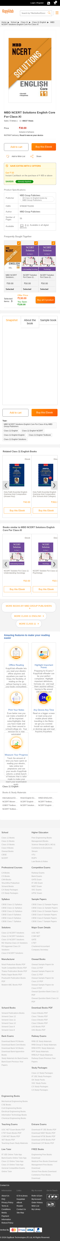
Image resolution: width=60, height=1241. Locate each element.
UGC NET (36, 933)
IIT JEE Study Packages (41, 1076)
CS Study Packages (10, 893)
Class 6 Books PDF (40, 1020)
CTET (34, 943)
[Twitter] (52, 1197)
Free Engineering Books (42, 838)
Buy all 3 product (45, 300)
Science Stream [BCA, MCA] (43, 844)
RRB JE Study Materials (42, 1041)
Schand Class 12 (9, 1016)
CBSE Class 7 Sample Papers (44, 921)
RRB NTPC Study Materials (43, 1048)
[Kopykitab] (8, 11)
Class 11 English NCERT (32, 431)
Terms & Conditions (6, 1207)
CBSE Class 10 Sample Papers (45, 911)
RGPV (34, 858)
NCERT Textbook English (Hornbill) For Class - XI (46, 802)
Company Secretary (40, 950)
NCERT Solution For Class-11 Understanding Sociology (16, 572)
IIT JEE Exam (37, 883)
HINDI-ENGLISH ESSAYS (46, 798)
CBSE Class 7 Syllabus (11, 921)
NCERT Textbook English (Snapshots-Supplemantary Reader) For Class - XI (10, 809)
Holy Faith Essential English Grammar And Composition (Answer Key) (15, 494)
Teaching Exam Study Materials (15, 1143)
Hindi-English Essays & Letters (28, 798)
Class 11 (24, 22)
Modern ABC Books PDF (12, 985)
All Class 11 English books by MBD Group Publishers (34, 199)
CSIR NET (36, 936)
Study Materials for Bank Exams (15, 1058)
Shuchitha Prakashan (11, 883)
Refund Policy (7, 1223)
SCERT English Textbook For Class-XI (28, 802)
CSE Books (6, 1105)
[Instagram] (52, 1205)
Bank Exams (37, 876)
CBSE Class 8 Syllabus (11, 918)
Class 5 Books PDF (40, 1023)
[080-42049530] (48, 3)
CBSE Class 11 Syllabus (12, 908)
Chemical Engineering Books (14, 1118)
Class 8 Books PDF (40, 1013)
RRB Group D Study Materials (44, 1045)
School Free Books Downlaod (44, 1171)
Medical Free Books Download (44, 1161)
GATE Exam (37, 880)
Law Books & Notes (40, 861)
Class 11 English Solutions (15, 439)
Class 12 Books (8, 838)
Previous (6, 485)
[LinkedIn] (49, 1205)
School (14, 22)
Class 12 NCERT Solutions (13, 933)
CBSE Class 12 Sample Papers (45, 904)
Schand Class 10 (9, 1023)
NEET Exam (37, 886)
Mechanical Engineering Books (15, 1101)
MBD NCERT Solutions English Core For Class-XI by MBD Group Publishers (28, 425)
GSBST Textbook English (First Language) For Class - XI (10, 805)
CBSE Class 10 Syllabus (12, 911)
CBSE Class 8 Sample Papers (44, 918)
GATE (34, 940)
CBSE (4, 855)
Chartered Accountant (41, 946)
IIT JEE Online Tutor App (12, 1154)
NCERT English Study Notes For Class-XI (46, 805)
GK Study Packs (38, 1080)
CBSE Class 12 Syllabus (12, 904)
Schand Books (8, 886)
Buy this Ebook (17, 510)
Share (38, 156)
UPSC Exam (37, 893)
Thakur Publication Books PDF (14, 971)
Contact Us (4, 1185)
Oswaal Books (8, 851)
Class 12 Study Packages (42, 1073)
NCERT (5, 858)
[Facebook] (49, 1197)
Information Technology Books (14, 1115)
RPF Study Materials (40, 1051)
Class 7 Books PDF (40, 1016)
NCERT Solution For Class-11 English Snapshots (28, 805)
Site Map (20, 1213)
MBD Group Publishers (30, 195)
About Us (5, 1196)
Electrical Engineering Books (14, 1111)
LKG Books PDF (38, 1027)
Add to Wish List (18, 156)
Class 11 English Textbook (40, 435)
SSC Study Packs (39, 1083)
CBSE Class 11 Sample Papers (45, 908)
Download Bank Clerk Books (14, 1045)
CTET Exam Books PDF (11, 1133)
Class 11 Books (8, 841)
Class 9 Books (8, 848)
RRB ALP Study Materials (42, 1055)
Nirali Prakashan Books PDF (13, 964)
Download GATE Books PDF (43, 1140)
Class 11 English (39, 22)
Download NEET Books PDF (43, 1133)
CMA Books (6, 880)
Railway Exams (38, 873)
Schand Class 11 (9, 1020)
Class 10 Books (8, 844)
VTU (33, 855)
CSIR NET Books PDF (11, 1136)
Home (4, 22)
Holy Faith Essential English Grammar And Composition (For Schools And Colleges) (44, 494)
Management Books (40, 841)
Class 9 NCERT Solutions (12, 953)
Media (4, 1213)
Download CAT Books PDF (43, 1143)
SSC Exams (37, 890)
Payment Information (6, 1218)
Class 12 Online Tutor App (12, 1161)
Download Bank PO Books (13, 1041)
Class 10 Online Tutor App (12, 1165)
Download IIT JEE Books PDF (44, 1130)
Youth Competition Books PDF (14, 968)
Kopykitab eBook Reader (21, 1202)
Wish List (35, 1206)
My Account (36, 1199)
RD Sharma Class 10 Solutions (15, 943)
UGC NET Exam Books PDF (13, 1130)
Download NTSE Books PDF (43, 1136)
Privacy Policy (7, 1202)
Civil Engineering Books (12, 1108)
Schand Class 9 (8, 1027)
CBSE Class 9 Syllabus (11, 915)
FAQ (3, 1199)
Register (40, 3)
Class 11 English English (14, 435)
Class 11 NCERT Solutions (13, 936)
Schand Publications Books (13, 1013)
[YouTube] (55, 1197)
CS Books (6, 876)
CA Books (6, 873)
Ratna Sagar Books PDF (12, 975)
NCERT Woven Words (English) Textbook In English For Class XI (10, 802)
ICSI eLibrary (22, 1196)
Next (54, 485)
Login (32, 3)
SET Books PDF (8, 1140)
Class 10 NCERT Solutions (13, 940)
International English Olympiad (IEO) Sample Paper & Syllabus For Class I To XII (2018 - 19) (10, 798)
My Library (36, 1209)
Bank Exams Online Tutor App (14, 1158)
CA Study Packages (10, 890)
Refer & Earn (37, 1196)
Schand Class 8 (8, 1030)
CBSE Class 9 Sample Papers (44, 915)
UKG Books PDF (38, 1030)
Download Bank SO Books (13, 1048)
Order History (37, 1202)
